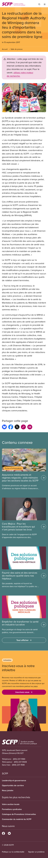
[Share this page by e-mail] (29, 427)
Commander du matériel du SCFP (16, 819)
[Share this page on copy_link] (23, 427)
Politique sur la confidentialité (13, 852)
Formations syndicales (12, 809)
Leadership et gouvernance (14, 780)
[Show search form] (39, 4)
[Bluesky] (9, 833)
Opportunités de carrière (13, 785)
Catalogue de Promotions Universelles (19, 814)
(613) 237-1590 (19, 759)
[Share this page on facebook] (10, 427)
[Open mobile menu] (44, 4)
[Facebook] (3, 833)
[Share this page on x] (17, 427)
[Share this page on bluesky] (4, 427)
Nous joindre (7, 790)
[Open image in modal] (24, 97)
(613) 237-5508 (20, 762)
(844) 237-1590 (18, 764)
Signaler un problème (36, 852)
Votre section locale (10, 804)
